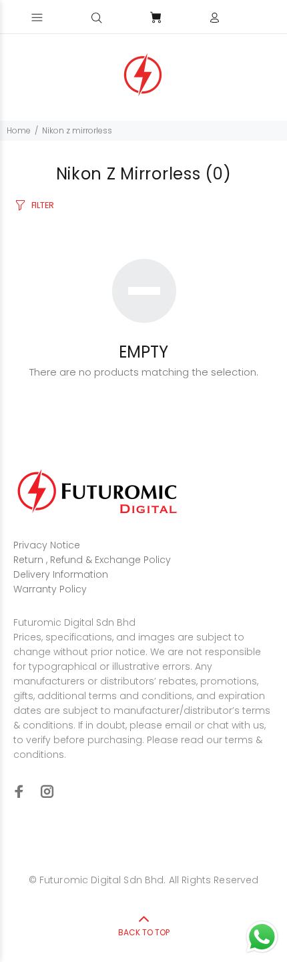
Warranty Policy (50, 589)
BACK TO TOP (144, 932)
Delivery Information (60, 574)
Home (19, 130)
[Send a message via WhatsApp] (262, 937)
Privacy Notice (46, 545)
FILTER (42, 205)
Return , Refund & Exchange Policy (92, 559)
